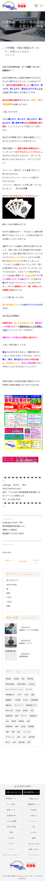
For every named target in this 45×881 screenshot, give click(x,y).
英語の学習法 (21, 684)
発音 (28, 742)
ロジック (24, 716)
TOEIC (9, 597)
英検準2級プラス (31, 705)
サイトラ (29, 689)
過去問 (14, 721)
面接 (32, 695)
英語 (13, 732)
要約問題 (31, 726)
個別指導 (21, 742)
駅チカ (8, 742)
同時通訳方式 (10, 695)
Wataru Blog (6, 552)
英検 (8, 593)
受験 (8, 606)
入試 (7, 721)
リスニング (26, 732)
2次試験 (16, 679)
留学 (14, 742)
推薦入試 (9, 705)
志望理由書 (34, 700)
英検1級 (8, 679)
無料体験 (31, 737)
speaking (32, 684)
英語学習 (30, 679)
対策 (28, 721)
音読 (23, 679)
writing (23, 726)
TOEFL (9, 601)
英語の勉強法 (10, 684)
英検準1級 (9, 726)
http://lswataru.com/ (11, 488)
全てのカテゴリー (13, 580)
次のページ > (36, 561)
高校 (18, 737)
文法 (31, 710)
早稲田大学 (33, 716)
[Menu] (41, 5)
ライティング (10, 737)
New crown (9, 710)
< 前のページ (8, 561)
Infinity (18, 710)
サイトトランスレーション (14, 689)
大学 (24, 737)
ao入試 (25, 700)
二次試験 (17, 700)
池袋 (7, 732)
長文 (18, 732)
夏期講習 (9, 700)
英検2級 (21, 721)
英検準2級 (9, 716)
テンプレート (18, 705)
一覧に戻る (22, 561)
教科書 (25, 710)
